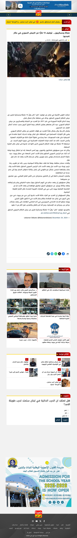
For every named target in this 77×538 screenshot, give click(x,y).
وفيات (39, 528)
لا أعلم (64, 416)
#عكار (65, 212)
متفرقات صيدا (47, 528)
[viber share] (52, 253)
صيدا (57, 525)
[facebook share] (63, 253)
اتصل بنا (29, 532)
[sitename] (38, 514)
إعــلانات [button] (33, 528)
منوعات (32, 525)
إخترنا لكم (26, 528)
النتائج (58, 419)
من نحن (48, 532)
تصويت (65, 419)
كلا (66, 413)
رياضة (61, 528)
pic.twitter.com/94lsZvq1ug (51, 212)
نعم (65, 410)
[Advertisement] (38, 96)
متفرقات (55, 528)
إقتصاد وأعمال (24, 525)
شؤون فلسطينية (49, 525)
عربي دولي (39, 525)
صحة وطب (15, 525)
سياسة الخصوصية (39, 532)
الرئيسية (68, 525)
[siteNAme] (38, 13)
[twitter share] (59, 253)
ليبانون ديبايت (63, 79)
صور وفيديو (18, 528)
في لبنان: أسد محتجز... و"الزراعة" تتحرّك (28, 21)
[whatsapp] (48, 253)
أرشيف (11, 528)
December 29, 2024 (60, 217)
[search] (9, 15)
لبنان (62, 525)
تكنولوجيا (67, 528)
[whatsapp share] (55, 253)
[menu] (69, 15)
